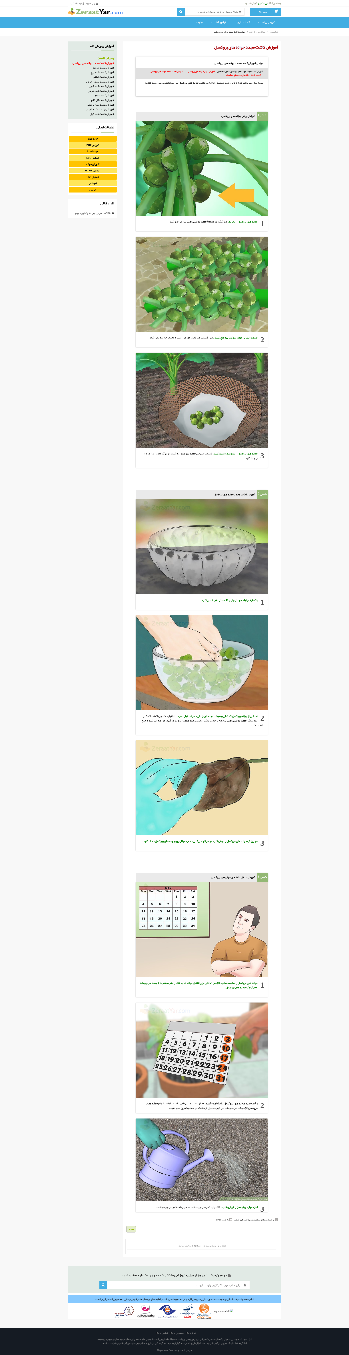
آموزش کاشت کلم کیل (102, 114)
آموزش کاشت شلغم (103, 77)
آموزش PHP (92, 145)
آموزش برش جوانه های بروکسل (201, 71)
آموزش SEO (92, 157)
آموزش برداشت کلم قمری (100, 109)
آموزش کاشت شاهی (103, 95)
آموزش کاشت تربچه (103, 67)
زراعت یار (274, 32)
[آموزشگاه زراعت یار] (95, 12)
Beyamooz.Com (165, 1350)
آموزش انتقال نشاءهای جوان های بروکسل (243, 75)
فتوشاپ (93, 183)
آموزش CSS (93, 176)
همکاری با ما (177, 1333)
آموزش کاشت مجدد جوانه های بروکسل (167, 71)
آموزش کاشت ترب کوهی (101, 91)
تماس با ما (162, 1333)
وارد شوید (90, 3)
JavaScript (93, 151)
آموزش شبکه (92, 164)
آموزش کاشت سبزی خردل (100, 81)
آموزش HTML (92, 170)
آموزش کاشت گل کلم (102, 100)
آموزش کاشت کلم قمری (101, 86)
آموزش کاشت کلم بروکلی (100, 104)
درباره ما (191, 1333)
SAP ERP (93, 138)
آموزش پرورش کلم (257, 32)
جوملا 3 (92, 189)
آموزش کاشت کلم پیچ (102, 72)
